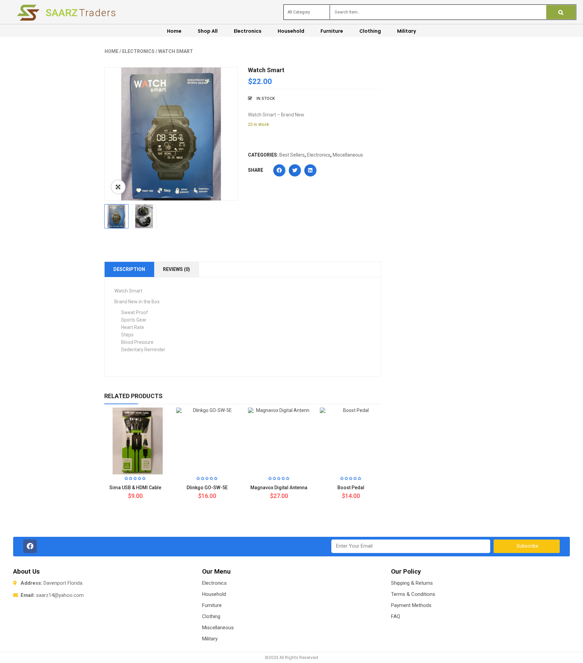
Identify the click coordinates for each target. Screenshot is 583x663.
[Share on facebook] (279, 170)
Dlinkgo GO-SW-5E (207, 487)
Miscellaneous (348, 155)
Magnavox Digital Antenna (278, 487)
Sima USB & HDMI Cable (135, 487)
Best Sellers (292, 155)
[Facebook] (30, 546)
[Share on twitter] (295, 170)
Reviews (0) (176, 269)
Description (129, 269)
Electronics (138, 51)
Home (111, 51)
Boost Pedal (350, 487)
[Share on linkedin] (310, 170)
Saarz (81, 13)
